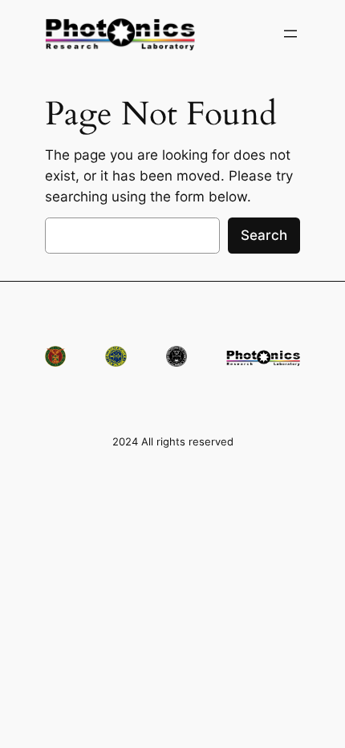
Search (264, 235)
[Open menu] (290, 33)
